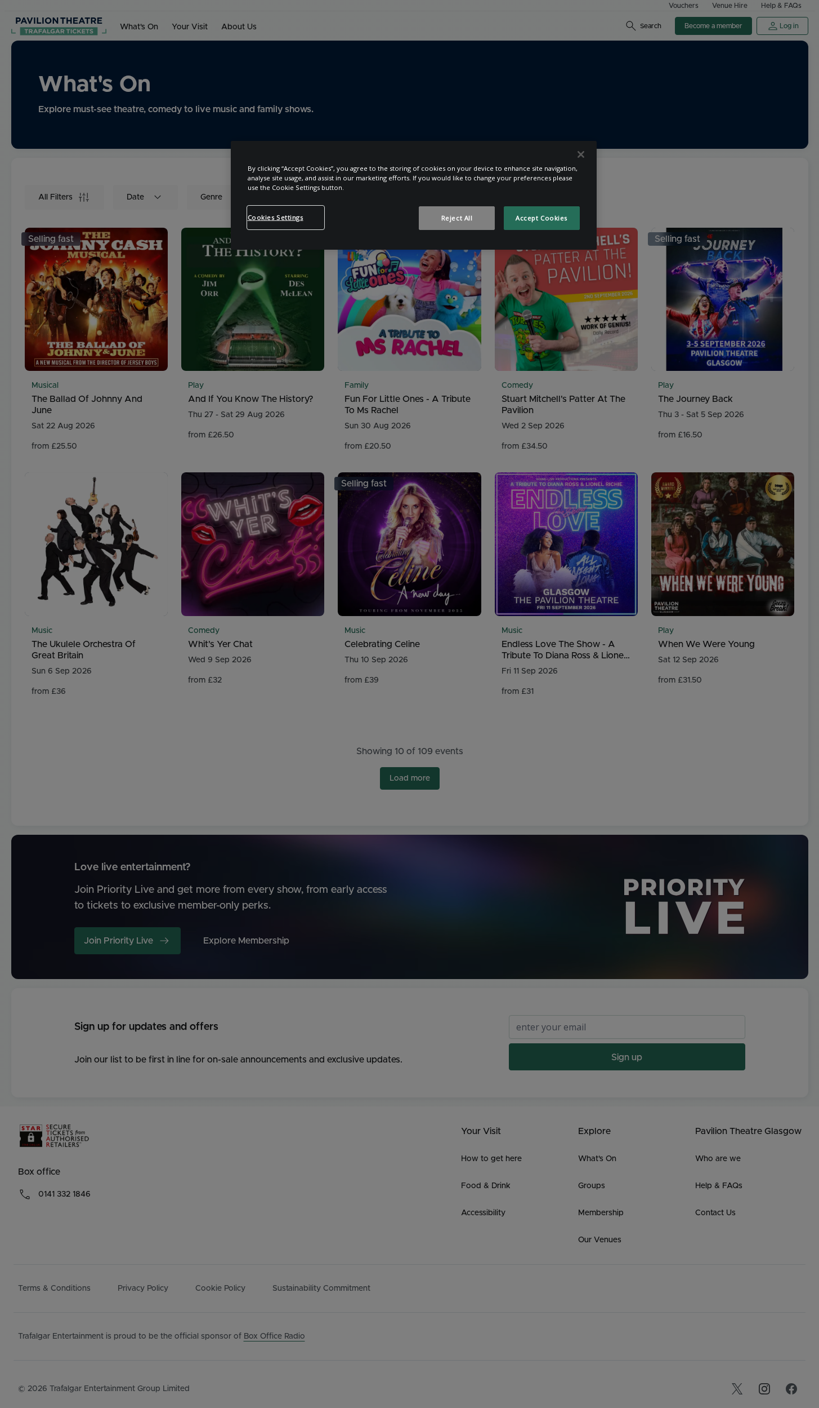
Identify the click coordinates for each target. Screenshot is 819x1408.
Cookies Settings (275, 217)
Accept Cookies (541, 218)
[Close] (581, 154)
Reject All (457, 218)
